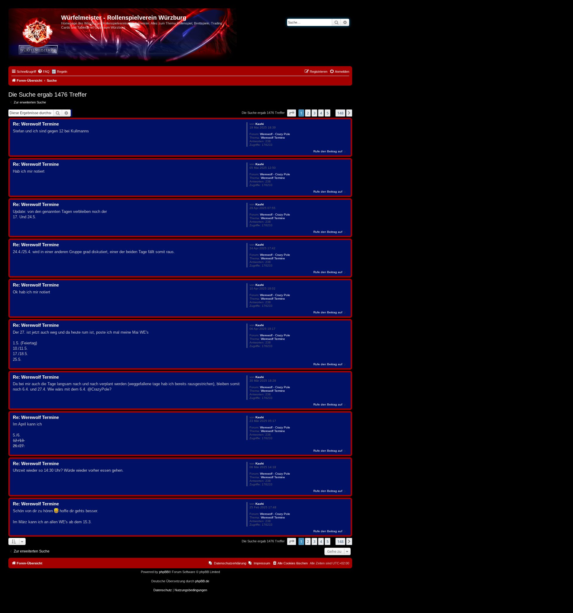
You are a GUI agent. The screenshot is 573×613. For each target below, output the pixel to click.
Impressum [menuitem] (262, 563)
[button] (291, 113)
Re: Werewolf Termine (36, 123)
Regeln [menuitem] (62, 71)
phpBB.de (202, 581)
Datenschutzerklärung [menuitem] (230, 563)
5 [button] (327, 113)
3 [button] (314, 113)
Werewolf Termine (273, 137)
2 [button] (308, 113)
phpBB (164, 572)
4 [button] (321, 113)
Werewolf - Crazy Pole (275, 134)
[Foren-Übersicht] (35, 19)
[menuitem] (44, 71)
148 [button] (340, 113)
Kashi (259, 124)
